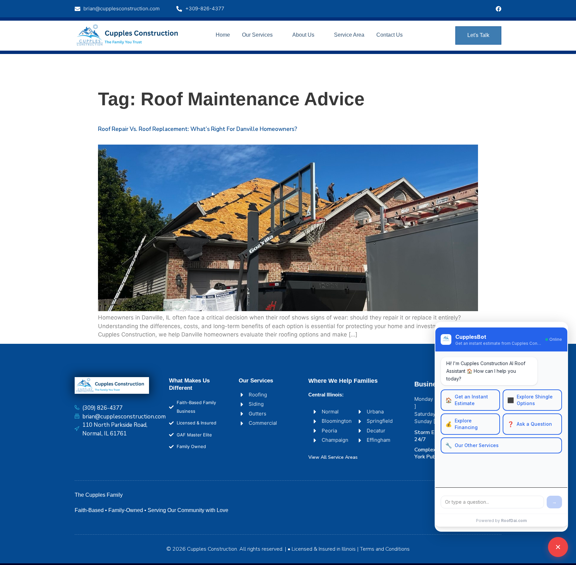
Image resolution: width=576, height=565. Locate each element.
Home (223, 35)
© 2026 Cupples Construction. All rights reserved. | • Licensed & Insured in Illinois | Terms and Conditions (288, 549)
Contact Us (389, 35)
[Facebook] (498, 9)
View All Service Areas (333, 457)
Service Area (349, 35)
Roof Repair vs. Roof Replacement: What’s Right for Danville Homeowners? (197, 129)
